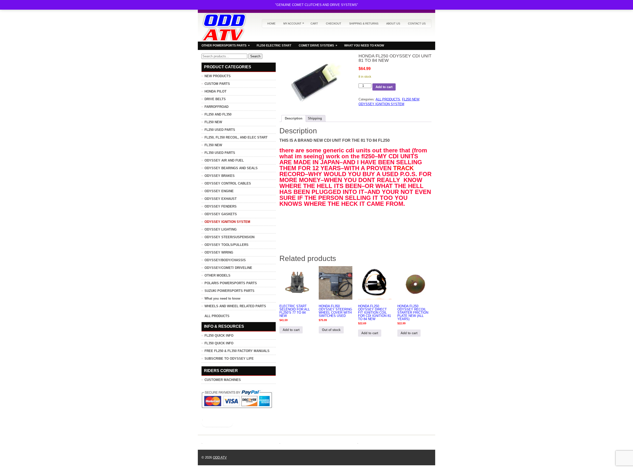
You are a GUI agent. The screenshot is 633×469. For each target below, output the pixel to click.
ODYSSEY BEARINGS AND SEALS (231, 168)
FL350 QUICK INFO (218, 343)
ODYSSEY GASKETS (220, 214)
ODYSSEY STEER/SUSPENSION (229, 237)
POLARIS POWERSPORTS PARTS (230, 283)
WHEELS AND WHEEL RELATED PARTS (235, 306)
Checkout (333, 23)
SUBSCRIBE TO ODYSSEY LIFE (229, 358)
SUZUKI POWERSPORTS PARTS (229, 291)
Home (271, 23)
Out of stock (331, 330)
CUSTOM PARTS (217, 84)
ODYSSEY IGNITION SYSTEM (381, 104)
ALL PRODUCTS (388, 99)
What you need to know (222, 298)
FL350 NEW (213, 145)
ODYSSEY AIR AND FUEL (224, 160)
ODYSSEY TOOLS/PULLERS (226, 245)
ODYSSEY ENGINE (219, 191)
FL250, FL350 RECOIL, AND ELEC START (236, 137)
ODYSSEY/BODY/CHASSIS (225, 260)
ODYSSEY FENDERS (220, 206)
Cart (314, 23)
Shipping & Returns (363, 23)
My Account (293, 23)
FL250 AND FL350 (217, 114)
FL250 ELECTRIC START (274, 45)
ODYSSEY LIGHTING (220, 229)
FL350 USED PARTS (219, 153)
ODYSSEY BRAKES (219, 176)
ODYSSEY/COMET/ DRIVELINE (228, 268)
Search (255, 56)
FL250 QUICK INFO (218, 335)
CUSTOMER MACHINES (222, 380)
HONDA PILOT (215, 91)
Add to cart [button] (291, 330)
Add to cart (384, 87)
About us (393, 23)
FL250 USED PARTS (219, 130)
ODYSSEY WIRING (218, 252)
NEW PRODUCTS (217, 76)
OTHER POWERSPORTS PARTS (226, 45)
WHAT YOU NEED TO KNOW (364, 45)
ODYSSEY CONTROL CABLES (227, 183)
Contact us (417, 23)
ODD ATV (220, 457)
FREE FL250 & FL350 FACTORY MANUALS (237, 351)
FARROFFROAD (216, 107)
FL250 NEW (410, 99)
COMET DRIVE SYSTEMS (318, 45)
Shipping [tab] (315, 118)
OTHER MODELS (217, 275)
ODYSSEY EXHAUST (220, 199)
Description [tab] (293, 118)
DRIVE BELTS (215, 99)
